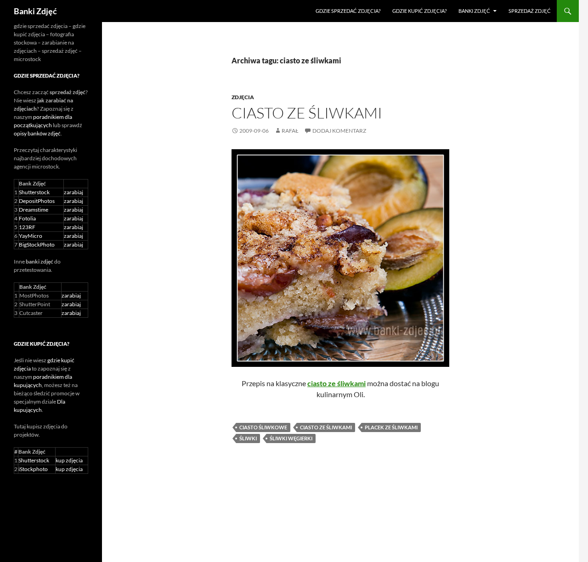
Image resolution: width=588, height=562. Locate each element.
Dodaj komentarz (339, 130)
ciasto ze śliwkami (326, 427)
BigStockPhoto (37, 244)
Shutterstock (34, 192)
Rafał (290, 130)
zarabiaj (73, 192)
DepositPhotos (37, 200)
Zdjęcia (243, 97)
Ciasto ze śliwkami (307, 112)
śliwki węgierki (291, 438)
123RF (27, 227)
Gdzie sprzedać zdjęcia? (348, 11)
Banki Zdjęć (35, 11)
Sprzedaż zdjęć (530, 11)
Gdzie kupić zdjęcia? (419, 11)
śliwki (248, 438)
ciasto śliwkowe (263, 427)
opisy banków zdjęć (37, 133)
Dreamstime (33, 209)
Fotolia (27, 218)
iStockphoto (33, 469)
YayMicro (30, 235)
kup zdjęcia (69, 460)
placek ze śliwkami (391, 427)
